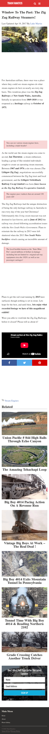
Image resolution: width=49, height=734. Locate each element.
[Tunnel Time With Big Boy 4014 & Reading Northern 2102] (24, 602)
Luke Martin (36, 23)
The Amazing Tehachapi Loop (24, 469)
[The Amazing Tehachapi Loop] (24, 456)
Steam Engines (12, 400)
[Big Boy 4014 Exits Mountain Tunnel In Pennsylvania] (24, 564)
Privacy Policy (15, 731)
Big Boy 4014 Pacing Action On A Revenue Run (24, 503)
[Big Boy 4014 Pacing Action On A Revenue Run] (24, 486)
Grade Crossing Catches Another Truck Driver (24, 656)
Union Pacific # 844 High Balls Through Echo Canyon (25, 439)
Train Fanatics (14, 3)
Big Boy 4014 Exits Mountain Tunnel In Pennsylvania (24, 581)
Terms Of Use (6, 731)
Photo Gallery (6, 722)
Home (3, 716)
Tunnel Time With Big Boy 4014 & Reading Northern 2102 (24, 624)
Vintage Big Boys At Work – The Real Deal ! (24, 544)
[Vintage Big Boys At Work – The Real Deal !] (24, 525)
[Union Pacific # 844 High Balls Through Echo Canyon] (24, 423)
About (4, 719)
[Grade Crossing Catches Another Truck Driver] (24, 642)
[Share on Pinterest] (39, 363)
